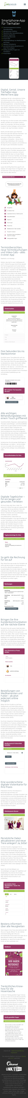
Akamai (24, 1056)
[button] (25, 5)
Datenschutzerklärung (18, 1051)
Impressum (14, 1052)
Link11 (12, 1058)
